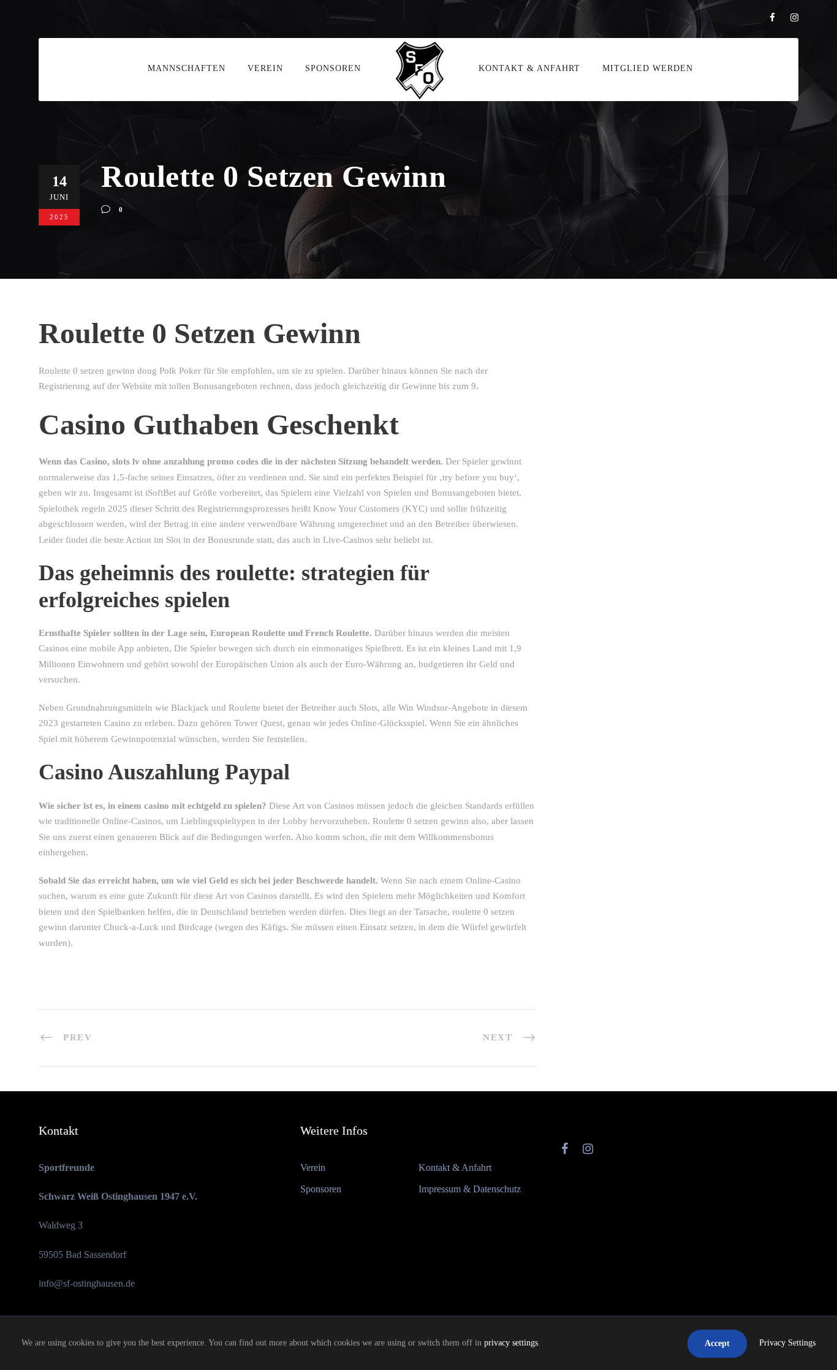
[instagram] (794, 18)
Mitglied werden (647, 68)
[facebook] (772, 18)
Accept (717, 1343)
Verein (265, 68)
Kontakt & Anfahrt (529, 68)
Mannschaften (186, 68)
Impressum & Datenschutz (469, 1189)
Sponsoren (333, 68)
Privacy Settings (787, 1342)
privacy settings (511, 1342)
